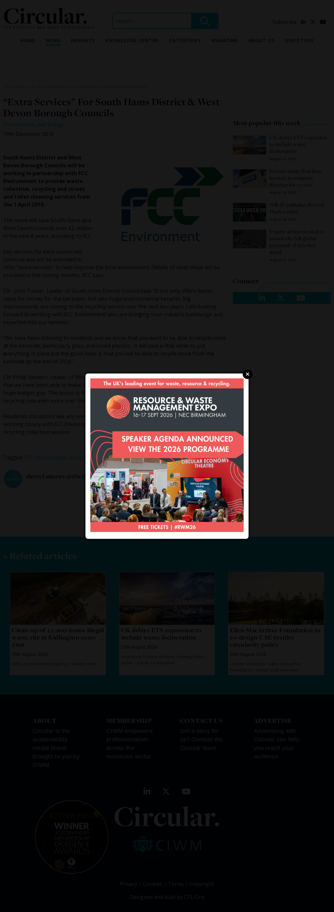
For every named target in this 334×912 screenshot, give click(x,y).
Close (247, 374)
